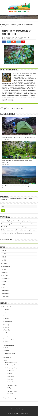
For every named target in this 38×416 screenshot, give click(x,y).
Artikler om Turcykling (10, 362)
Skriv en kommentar (9, 38)
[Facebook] (19, 411)
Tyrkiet (11, 393)
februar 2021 (4, 272)
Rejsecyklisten (23, 409)
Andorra (11, 376)
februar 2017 (4, 284)
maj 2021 (3, 269)
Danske (6, 318)
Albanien (11, 379)
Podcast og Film (7, 307)
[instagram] (21, 411)
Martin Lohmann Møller (9, 37)
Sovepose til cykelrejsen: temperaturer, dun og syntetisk (17, 224)
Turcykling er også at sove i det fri (15, 24)
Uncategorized (7, 357)
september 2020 (5, 281)
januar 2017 (4, 287)
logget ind (21, 198)
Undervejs (7, 342)
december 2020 (5, 278)
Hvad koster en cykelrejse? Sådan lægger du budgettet (16, 233)
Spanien (11, 382)
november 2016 (5, 293)
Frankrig (11, 370)
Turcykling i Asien (12, 391)
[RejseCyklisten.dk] (19, 7)
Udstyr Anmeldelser (8, 345)
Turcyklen (7, 330)
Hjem (3, 24)
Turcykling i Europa (12, 368)
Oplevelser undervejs (10, 398)
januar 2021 (4, 275)
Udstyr (6, 336)
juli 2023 (3, 257)
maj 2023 (3, 260)
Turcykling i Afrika (12, 385)
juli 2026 (3, 251)
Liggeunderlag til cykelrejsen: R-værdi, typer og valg (18, 137)
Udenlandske (8, 321)
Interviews (7, 327)
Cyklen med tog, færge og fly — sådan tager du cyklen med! (18, 230)
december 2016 (5, 290)
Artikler (5, 360)
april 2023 (4, 263)
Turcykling (6, 324)
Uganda (11, 388)
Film (5, 312)
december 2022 (5, 266)
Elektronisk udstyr (9, 353)
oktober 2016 (4, 296)
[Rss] (17, 411)
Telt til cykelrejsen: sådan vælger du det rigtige (16, 186)
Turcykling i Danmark (13, 365)
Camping (6, 350)
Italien (11, 373)
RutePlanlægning (9, 339)
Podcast (6, 309)
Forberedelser (8, 333)
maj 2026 (3, 254)
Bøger (4, 316)
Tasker (6, 347)
